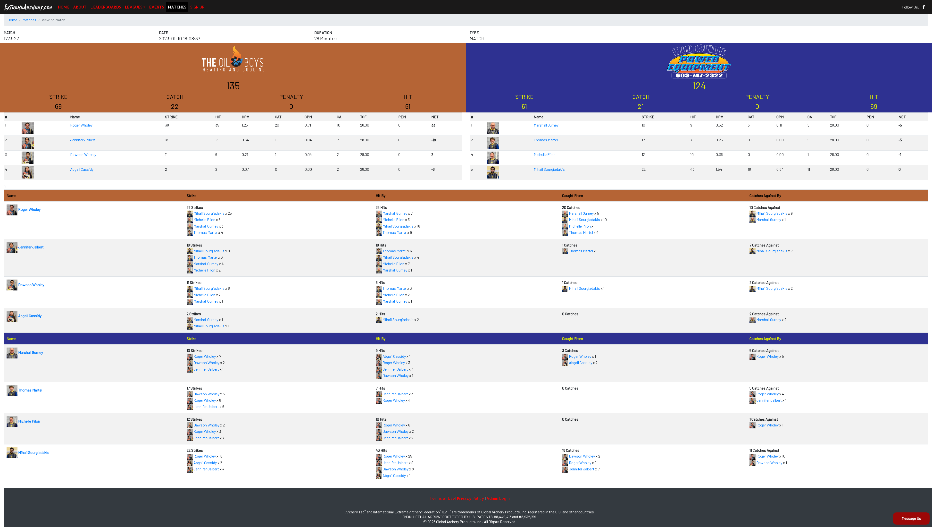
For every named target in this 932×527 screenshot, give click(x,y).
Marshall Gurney (546, 125)
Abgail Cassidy (81, 169)
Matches (29, 19)
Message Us (911, 518)
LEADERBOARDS (106, 6)
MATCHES (177, 6)
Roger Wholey (81, 125)
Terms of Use (442, 498)
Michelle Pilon (545, 154)
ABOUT (80, 6)
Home (12, 19)
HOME (63, 6)
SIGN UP (197, 6)
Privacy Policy (470, 498)
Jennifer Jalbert (83, 139)
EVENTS (156, 6)
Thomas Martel (546, 139)
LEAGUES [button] (133, 6)
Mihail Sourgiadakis (549, 169)
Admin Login (498, 498)
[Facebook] (923, 7)
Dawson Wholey (83, 154)
